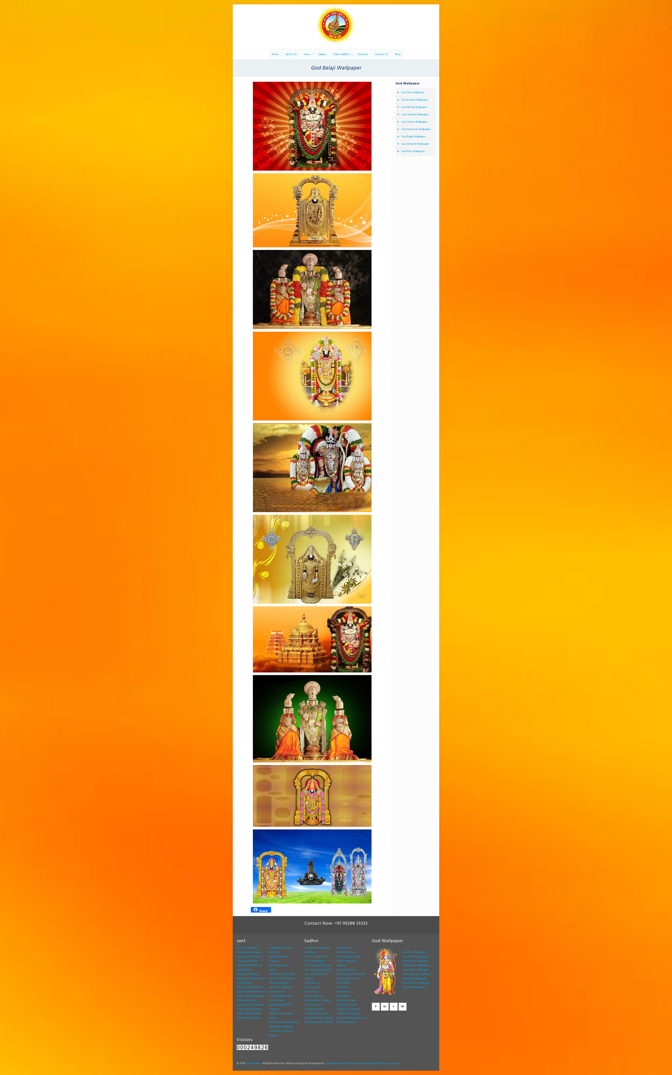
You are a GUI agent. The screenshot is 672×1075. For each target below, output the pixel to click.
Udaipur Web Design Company (383, 1063)
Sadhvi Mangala (346, 961)
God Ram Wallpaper (413, 151)
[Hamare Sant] (336, 26)
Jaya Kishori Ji (312, 983)
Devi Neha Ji (344, 991)
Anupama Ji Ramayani (317, 948)
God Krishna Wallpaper (414, 100)
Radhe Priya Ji (344, 948)
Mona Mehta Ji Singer (317, 1000)
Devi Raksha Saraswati (318, 970)
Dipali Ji (309, 978)
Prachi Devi (311, 991)
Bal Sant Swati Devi (316, 956)
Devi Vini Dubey (346, 1022)
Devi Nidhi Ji (343, 996)
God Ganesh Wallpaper (414, 114)
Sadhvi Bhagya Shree (349, 956)
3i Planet (330, 1063)
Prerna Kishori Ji (314, 996)
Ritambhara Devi (346, 952)
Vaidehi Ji (342, 987)
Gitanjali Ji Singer (346, 1000)
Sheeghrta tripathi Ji (348, 1013)
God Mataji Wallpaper (414, 107)
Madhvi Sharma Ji (347, 1005)
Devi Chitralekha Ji (315, 961)
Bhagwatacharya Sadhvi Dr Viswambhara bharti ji (319, 1020)
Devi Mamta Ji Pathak (317, 965)
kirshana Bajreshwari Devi (351, 1018)
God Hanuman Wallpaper (416, 129)
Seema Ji (342, 965)
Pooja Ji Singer (313, 1005)
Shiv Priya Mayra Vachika (351, 974)
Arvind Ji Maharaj (247, 948)
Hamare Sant (253, 1063)
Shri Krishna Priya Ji (348, 978)
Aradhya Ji (311, 952)
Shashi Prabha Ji (346, 970)
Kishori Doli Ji (312, 987)
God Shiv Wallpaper (412, 92)
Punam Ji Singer (314, 1009)
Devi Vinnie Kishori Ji (316, 974)
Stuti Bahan (343, 983)
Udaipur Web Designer (350, 1063)
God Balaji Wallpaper (413, 136)
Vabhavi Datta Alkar (348, 1009)
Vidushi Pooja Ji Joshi (317, 1013)
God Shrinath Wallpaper (415, 144)
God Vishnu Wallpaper (414, 122)
